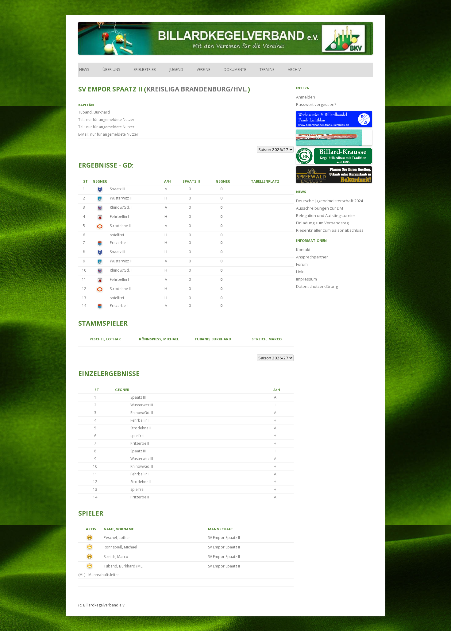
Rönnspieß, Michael (159, 339)
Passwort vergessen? (316, 104)
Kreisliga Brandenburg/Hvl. (197, 89)
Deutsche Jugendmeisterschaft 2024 (329, 200)
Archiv (294, 69)
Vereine (203, 69)
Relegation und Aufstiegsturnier (325, 215)
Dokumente (235, 69)
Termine (267, 69)
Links (301, 271)
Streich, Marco (267, 339)
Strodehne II (120, 225)
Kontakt (303, 249)
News (83, 69)
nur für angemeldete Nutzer (110, 119)
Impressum (306, 279)
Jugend (176, 69)
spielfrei (117, 235)
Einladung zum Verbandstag (322, 223)
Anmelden (305, 97)
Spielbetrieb (144, 69)
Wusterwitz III (121, 198)
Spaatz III (117, 189)
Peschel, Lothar (105, 339)
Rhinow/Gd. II (121, 207)
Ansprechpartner (312, 257)
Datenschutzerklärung (317, 286)
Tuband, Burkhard (94, 112)
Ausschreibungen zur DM (319, 208)
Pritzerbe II (119, 242)
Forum (302, 264)
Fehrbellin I (119, 216)
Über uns (111, 69)
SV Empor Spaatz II (224, 537)
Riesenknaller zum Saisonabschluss (330, 230)
